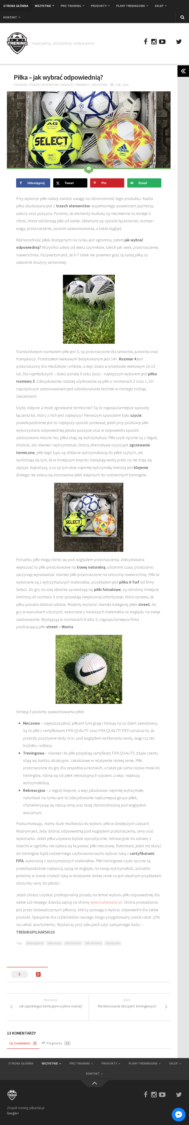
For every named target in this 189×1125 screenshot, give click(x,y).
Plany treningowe (130, 6)
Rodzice (67, 85)
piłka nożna (54, 943)
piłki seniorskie (93, 943)
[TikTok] (170, 42)
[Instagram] (154, 42)
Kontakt (10, 17)
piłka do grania (35, 943)
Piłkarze (20, 85)
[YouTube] (162, 42)
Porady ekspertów (44, 85)
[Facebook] (145, 42)
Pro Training (71, 6)
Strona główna (15, 6)
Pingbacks (58, 1043)
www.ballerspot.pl (106, 902)
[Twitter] (179, 42)
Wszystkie (43, 6)
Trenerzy (82, 85)
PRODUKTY (98, 6)
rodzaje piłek (113, 943)
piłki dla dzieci (73, 943)
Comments (25, 1043)
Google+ (13, 1113)
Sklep (159, 6)
